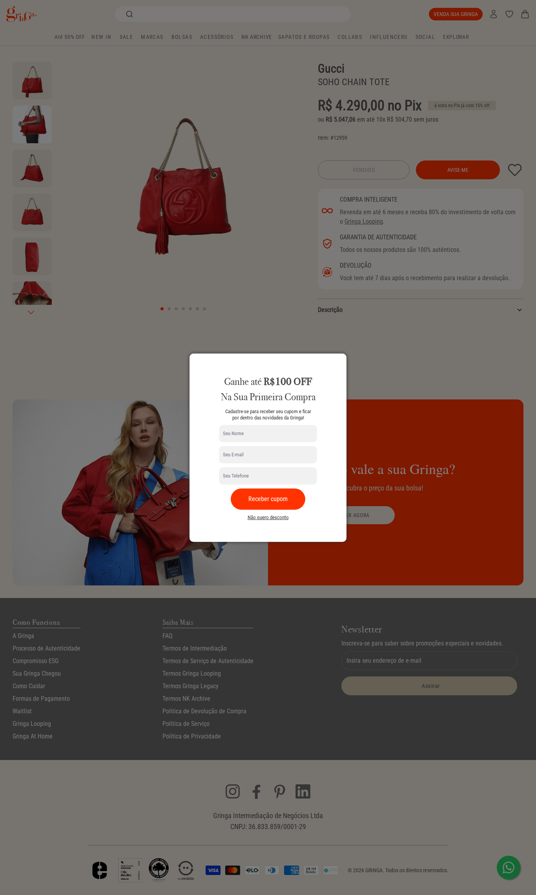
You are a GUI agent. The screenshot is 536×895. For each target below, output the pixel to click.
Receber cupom (268, 499)
